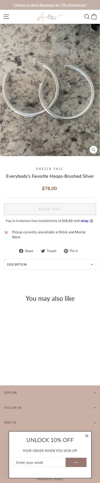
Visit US (10, 422)
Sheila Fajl (50, 169)
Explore (10, 392)
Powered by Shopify (50, 479)
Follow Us (12, 408)
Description (17, 264)
